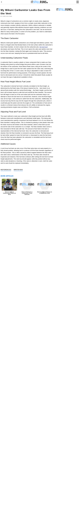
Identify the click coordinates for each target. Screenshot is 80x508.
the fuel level (44, 47)
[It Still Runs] (39, 2)
